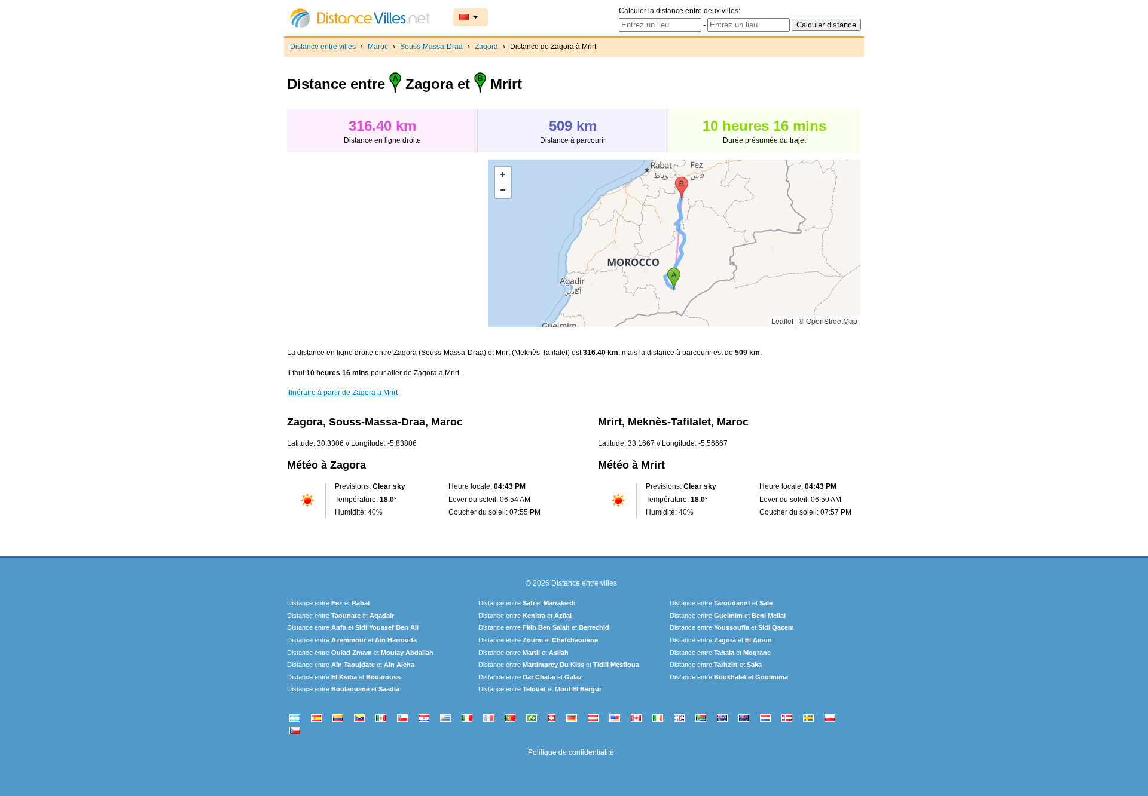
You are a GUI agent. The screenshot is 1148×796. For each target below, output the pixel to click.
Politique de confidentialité (571, 752)
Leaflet (782, 321)
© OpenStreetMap (828, 321)
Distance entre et (328, 603)
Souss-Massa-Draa (431, 46)
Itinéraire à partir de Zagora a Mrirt (342, 392)
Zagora (486, 46)
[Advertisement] (387, 243)
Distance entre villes (323, 46)
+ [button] (503, 174)
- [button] (503, 190)
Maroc (378, 46)
